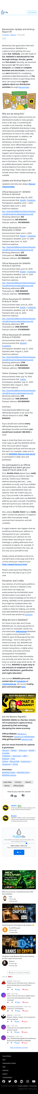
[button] (34, 529)
